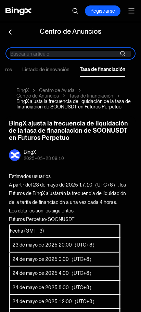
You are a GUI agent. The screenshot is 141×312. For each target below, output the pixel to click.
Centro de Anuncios (37, 96)
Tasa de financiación (102, 69)
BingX (22, 90)
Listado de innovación (45, 69)
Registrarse (102, 11)
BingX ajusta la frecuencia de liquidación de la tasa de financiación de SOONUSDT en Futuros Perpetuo (73, 104)
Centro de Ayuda (57, 90)
